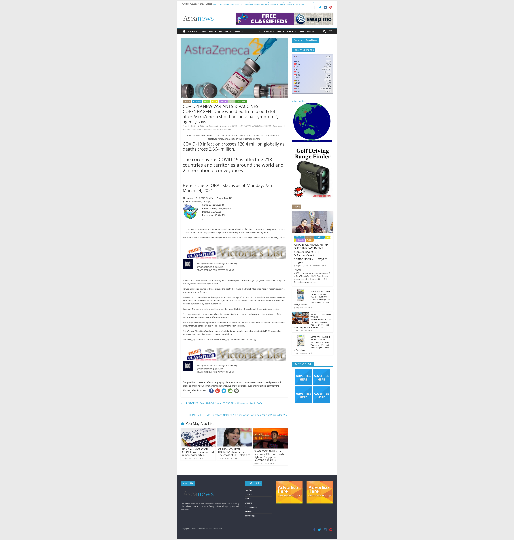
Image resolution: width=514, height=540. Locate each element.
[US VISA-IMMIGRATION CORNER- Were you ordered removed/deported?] (198, 429)
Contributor (316, 265)
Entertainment (251, 507)
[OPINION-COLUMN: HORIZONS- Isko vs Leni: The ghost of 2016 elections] (234, 429)
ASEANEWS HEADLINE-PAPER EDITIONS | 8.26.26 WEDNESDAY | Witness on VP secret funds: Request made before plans (312, 343)
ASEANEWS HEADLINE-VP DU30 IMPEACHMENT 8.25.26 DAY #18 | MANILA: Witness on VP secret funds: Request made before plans (312, 321)
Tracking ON (315, 141)
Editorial (224, 31)
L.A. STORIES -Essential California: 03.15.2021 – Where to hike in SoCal (222, 403)
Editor (202, 126)
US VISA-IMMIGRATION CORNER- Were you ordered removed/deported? (198, 452)
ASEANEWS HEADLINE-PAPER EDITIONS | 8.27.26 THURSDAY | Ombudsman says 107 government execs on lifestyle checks (267, 4)
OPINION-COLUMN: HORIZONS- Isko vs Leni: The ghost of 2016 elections (234, 452)
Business (267, 31)
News (231, 101)
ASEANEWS (193, 31)
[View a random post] (330, 31)
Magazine (292, 31)
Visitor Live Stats (299, 101)
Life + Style (252, 31)
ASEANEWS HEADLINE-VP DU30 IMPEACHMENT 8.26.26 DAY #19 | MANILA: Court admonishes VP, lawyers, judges (311, 253)
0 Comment (213, 126)
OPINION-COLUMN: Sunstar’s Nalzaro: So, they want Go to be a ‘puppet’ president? (238, 415)
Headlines (197, 101)
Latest (214, 101)
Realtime (306, 141)
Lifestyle (223, 101)
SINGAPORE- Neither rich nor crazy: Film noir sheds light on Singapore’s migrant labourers (269, 455)
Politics (309, 240)
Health (206, 101)
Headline (248, 490)
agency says (226, 126)
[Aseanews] (184, 31)
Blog (279, 31)
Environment (307, 31)
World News (207, 31)
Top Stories (241, 101)
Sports (237, 31)
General (187, 101)
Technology (250, 515)
